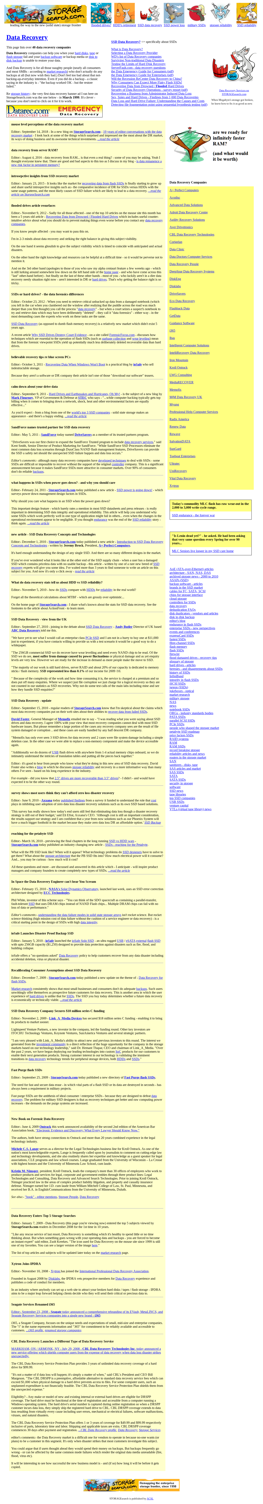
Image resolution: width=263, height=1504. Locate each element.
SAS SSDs (177, 772)
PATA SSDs (178, 717)
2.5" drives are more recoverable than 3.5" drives (86, 778)
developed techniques (112, 460)
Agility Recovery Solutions (187, 219)
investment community (51, 1044)
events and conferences (185, 632)
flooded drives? (101, 25)
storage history (20, 93)
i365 (172, 330)
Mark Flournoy (22, 397)
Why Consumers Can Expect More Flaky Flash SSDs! (146, 82)
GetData (175, 316)
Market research (21, 988)
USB (55, 752)
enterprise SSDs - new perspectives (192, 628)
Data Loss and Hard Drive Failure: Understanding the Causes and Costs (157, 101)
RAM (173, 742)
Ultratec (175, 463)
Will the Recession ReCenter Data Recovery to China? (146, 78)
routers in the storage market (188, 757)
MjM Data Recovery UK (186, 397)
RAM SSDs (177, 746)
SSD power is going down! (134, 490)
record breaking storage (185, 750)
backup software (51, 56)
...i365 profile (34, 1330)
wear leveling (141, 338)
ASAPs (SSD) (179, 580)
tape (92, 53)
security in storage (181, 783)
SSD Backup (152, 822)
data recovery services (139, 442)
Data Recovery (27, 37)
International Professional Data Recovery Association (114, 1271)
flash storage (14, 56)
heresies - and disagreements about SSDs (196, 669)
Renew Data (178, 426)
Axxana (46, 800)
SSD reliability (246, 25)
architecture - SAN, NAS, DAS (190, 572)
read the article (85, 571)
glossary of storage (182, 661)
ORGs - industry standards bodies (191, 713)
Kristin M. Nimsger (24, 1171)
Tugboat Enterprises (182, 456)
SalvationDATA (180, 441)
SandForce (48, 434)
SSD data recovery (150, 25)
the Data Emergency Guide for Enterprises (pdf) (142, 75)
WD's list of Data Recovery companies (136, 56)
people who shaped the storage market (194, 728)
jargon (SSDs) (179, 687)
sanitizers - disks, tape (184, 765)
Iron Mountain (179, 360)
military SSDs (197, 25)
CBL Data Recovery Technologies (192, 234)
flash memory (178, 646)
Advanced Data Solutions (186, 205)
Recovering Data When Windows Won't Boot (75, 364)
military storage (179, 698)
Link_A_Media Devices (65, 1018)
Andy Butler (124, 626)
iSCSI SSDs (178, 683)
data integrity (89, 922)
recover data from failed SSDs (127, 711)
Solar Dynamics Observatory (73, 889)
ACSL (150, 1498)
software (175, 787)
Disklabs (54, 1278)
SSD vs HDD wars (121, 841)
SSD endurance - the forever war (193, 515)
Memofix (64, 719)
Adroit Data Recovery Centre (189, 212)
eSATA (130, 940)
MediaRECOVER (182, 382)
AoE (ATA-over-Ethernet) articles (191, 569)
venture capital (179, 805)
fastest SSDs (178, 639)
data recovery (87, 309)
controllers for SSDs (183, 602)
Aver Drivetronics (181, 227)
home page (111, 272)
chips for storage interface (186, 595)
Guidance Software (182, 323)
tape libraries (178, 794)
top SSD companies (182, 798)
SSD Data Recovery (24, 324)
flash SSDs (177, 650)
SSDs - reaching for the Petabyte (126, 844)
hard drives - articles (183, 665)
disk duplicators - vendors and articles (194, 613)
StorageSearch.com (87, 131)
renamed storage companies (63, 1330)
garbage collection (114, 338)
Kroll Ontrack (179, 367)
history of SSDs (180, 672)
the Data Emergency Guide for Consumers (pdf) (142, 71)
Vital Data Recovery (183, 478)
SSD (32, 904)
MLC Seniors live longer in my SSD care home (203, 551)
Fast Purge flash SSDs (139, 1077)
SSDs (63, 590)
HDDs (91, 590)
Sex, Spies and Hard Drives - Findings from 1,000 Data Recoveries (154, 97)
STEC (82, 397)
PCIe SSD (92, 638)
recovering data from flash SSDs (103, 183)
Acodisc (175, 197)
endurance (100, 519)
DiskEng (175, 279)
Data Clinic (177, 249)
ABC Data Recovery (26, 630)
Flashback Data (180, 308)
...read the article (108, 139)
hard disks (81, 53)
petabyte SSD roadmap (185, 731)
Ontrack (45, 1126)
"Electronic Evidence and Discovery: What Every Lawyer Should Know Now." (88, 1130)
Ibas (172, 338)
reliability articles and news (187, 753)
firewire (175, 654)
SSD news (176, 790)
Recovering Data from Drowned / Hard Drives (147, 86)
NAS (173, 702)
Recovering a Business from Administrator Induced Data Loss (151, 93)
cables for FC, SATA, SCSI (187, 591)
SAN (173, 761)
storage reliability (221, 25)
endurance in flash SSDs (185, 624)
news (173, 705)
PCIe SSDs (177, 724)
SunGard (175, 449)
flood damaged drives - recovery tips (193, 657)
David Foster (20, 719)
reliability (106, 590)
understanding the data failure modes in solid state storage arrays (79, 915)
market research (57, 71)
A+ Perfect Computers (114, 545)
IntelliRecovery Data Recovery (190, 352)
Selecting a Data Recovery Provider (134, 53)
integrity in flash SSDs (184, 680)
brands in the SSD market (186, 587)
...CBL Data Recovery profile (97, 1430)
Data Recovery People (184, 264)
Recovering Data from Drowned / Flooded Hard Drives (82, 216)
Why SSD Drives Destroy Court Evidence (59, 335)
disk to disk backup (182, 617)
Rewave (175, 434)
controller (118, 464)
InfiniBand (176, 676)
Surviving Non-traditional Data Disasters (137, 60)
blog (40, 767)
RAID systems (179, 739)
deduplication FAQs (183, 609)
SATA (174, 776)
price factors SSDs (182, 735)
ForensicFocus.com (122, 335)
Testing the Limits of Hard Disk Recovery (138, 64)
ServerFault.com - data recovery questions (138, 67)
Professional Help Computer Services (194, 412)
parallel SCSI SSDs (182, 720)
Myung (174, 404)
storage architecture (57, 855)
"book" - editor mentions (41, 1197)
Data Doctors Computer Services (191, 256)
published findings (73, 800)
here (94, 1245)
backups (38, 471)
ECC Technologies (56, 892)
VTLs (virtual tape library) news (190, 809)
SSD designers (132, 852)
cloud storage (178, 598)
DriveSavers (83, 434)
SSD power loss (174, 25)
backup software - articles (186, 584)
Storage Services (149, 1430)
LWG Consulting (181, 375)
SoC (118, 1051)
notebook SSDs (180, 709)
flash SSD (153, 940)
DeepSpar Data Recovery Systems (192, 271)
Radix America (179, 419)
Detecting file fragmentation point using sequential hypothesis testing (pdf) (159, 104)
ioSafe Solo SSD (83, 940)
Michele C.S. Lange (25, 1149)
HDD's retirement (124, 25)
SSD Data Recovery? (126, 42)
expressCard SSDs (182, 635)
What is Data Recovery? (127, 49)
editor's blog (177, 620)
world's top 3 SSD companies (91, 412)
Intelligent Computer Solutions (189, 345)
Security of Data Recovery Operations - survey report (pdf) (149, 90)
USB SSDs (177, 802)
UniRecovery (178, 471)
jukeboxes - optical (182, 691)
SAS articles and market (185, 768)
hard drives (99, 279)
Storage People (68, 1197)
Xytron (56, 1271)
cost (153, 800)
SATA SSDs (178, 779)
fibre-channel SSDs (182, 643)
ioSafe (137, 364)
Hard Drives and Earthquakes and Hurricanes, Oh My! (84, 394)
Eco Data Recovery (182, 301)
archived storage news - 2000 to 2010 (194, 576)
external (141, 940)
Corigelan (176, 242)
